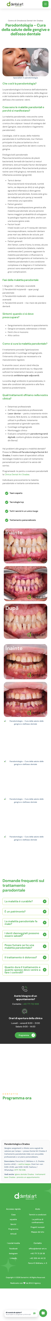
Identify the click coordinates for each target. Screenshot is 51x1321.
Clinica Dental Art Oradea (17, 474)
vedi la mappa (24, 1164)
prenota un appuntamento (28, 1177)
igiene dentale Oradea (24, 1174)
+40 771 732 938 (31, 1004)
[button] (45, 4)
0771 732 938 (19, 1170)
